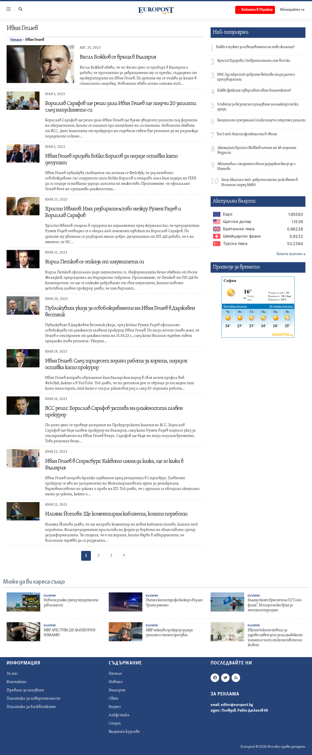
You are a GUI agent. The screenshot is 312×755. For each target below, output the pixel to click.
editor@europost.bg (237, 705)
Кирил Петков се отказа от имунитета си (94, 262)
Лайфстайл (119, 715)
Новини (116, 682)
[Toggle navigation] (6, 9)
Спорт (115, 723)
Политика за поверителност (33, 699)
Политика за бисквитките (31, 707)
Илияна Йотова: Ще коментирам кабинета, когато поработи (116, 514)
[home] (156, 10)
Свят (113, 699)
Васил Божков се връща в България (118, 57)
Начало (16, 40)
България (50, 596)
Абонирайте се (292, 10)
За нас (12, 674)
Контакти (17, 682)
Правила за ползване (25, 690)
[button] (20, 9)
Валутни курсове (124, 732)
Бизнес (115, 707)
